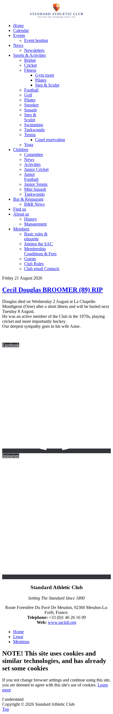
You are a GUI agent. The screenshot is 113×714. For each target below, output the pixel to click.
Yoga (28, 144)
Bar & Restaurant (28, 199)
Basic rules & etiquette (35, 236)
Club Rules (34, 263)
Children (20, 149)
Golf (28, 95)
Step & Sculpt (47, 85)
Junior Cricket (36, 169)
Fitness (30, 70)
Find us (19, 209)
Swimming (33, 124)
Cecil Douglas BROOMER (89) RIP (52, 289)
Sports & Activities (29, 55)
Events (19, 35)
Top (5, 709)
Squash (30, 110)
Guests (30, 258)
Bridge (30, 60)
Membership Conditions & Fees (40, 251)
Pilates (40, 80)
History (30, 219)
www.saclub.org (62, 622)
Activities (32, 164)
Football (31, 90)
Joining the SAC (38, 243)
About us (21, 214)
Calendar (21, 30)
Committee (33, 154)
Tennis (30, 134)
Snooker (31, 105)
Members (21, 229)
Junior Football (31, 177)
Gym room (44, 75)
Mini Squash (35, 189)
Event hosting (36, 40)
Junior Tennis (35, 184)
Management (35, 224)
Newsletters (34, 50)
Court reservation (50, 139)
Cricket (30, 65)
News (18, 45)
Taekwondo (34, 129)
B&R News (34, 204)
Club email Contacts (41, 268)
